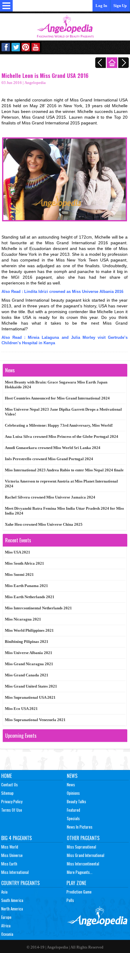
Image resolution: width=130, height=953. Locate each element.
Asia (4, 892)
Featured (73, 810)
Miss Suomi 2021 (19, 574)
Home (6, 775)
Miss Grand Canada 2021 (26, 675)
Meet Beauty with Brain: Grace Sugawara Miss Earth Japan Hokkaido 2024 (56, 384)
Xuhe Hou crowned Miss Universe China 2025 (44, 524)
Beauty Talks (76, 801)
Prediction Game (79, 892)
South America (12, 900)
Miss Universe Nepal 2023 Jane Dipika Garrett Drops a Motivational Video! (63, 411)
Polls (70, 900)
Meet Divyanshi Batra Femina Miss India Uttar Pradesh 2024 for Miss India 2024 (64, 510)
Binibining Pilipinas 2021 (26, 641)
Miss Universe (12, 855)
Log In (101, 5)
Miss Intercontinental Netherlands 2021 (38, 608)
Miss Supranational (81, 847)
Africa (6, 926)
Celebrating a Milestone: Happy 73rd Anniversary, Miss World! (59, 425)
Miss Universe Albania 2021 (28, 652)
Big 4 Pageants (16, 838)
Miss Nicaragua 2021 (23, 619)
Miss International (15, 872)
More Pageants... (80, 872)
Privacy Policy (11, 801)
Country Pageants (20, 883)
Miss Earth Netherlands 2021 (29, 597)
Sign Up (120, 5)
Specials (73, 818)
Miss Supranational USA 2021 (30, 697)
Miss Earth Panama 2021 (26, 585)
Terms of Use (11, 810)
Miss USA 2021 (17, 552)
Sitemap (7, 793)
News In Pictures (80, 827)
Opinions (73, 793)
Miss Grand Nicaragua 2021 (29, 664)
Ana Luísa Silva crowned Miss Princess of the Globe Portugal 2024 (61, 436)
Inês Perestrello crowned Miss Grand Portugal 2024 (49, 459)
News (72, 775)
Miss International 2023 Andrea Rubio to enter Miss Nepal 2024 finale (64, 470)
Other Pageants (83, 838)
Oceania (7, 934)
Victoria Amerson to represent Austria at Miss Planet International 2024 (61, 483)
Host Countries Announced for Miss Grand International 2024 (57, 398)
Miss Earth (9, 864)
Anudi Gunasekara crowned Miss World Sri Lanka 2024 (52, 447)
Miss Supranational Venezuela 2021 (35, 719)
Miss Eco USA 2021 (21, 708)
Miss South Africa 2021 (24, 563)
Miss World (9, 847)
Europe (6, 917)
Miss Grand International (85, 855)
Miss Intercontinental (83, 864)
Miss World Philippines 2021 (29, 630)
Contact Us (9, 784)
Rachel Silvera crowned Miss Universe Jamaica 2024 (50, 497)
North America (12, 909)
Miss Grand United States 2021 (31, 686)
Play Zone (76, 883)
